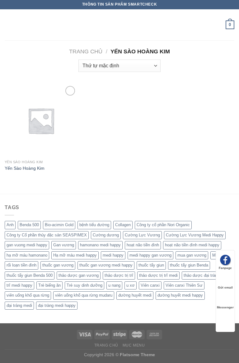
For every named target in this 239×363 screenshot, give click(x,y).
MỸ (215, 255)
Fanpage (225, 268)
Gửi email (225, 287)
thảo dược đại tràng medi (206, 275)
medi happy (113, 255)
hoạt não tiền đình (143, 245)
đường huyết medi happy (180, 295)
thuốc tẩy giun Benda (189, 265)
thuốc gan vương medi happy (106, 265)
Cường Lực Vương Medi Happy (195, 235)
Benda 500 (29, 224)
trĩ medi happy (19, 285)
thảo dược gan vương (79, 275)
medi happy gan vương (150, 255)
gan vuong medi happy (27, 245)
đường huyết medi (135, 295)
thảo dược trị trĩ (119, 275)
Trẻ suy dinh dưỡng (84, 285)
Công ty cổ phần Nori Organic (163, 224)
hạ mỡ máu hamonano (27, 255)
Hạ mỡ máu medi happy (75, 255)
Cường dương (106, 235)
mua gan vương (191, 255)
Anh (10, 224)
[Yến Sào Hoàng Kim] (41, 120)
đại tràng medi (19, 305)
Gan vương (63, 245)
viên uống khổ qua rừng (28, 295)
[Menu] (8, 24)
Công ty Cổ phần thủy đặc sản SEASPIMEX (47, 235)
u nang (114, 285)
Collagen (123, 224)
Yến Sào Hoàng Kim (25, 168)
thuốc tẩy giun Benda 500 (30, 275)
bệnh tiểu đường (94, 224)
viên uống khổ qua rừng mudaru (83, 295)
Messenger (225, 307)
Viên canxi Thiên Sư (184, 285)
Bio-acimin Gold (59, 224)
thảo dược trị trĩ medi (158, 275)
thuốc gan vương (57, 265)
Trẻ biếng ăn (49, 285)
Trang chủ (85, 51)
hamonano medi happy (100, 245)
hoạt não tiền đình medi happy (192, 245)
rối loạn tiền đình (21, 265)
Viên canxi (150, 285)
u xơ (130, 285)
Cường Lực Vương (142, 235)
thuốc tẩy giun (151, 265)
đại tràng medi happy (57, 305)
